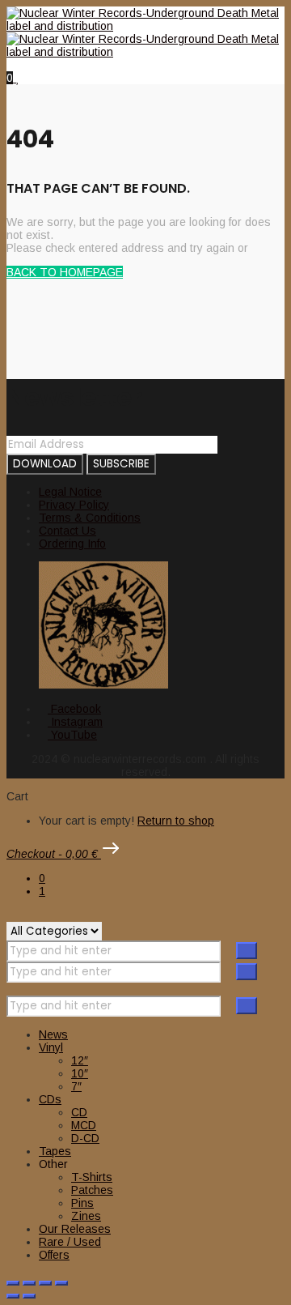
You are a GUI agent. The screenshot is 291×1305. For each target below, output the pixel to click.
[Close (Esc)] (61, 1283)
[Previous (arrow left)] (12, 1296)
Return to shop (175, 820)
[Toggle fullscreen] (29, 1283)
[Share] (45, 1283)
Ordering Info (72, 543)
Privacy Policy (74, 504)
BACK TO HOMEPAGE (64, 272)
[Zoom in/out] (12, 1283)
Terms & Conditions (90, 517)
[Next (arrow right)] (29, 1296)
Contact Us (67, 530)
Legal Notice (70, 491)
